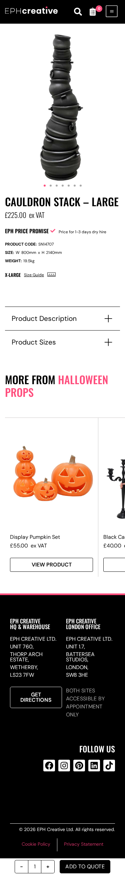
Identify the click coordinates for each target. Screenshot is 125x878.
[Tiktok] (109, 765)
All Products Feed (63, 792)
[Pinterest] (79, 765)
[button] (45, 186)
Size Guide (34, 275)
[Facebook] (49, 765)
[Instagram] (64, 765)
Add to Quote (85, 866)
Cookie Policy (36, 844)
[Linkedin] (94, 765)
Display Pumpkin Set (35, 536)
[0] (93, 12)
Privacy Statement (83, 844)
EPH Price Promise (27, 231)
